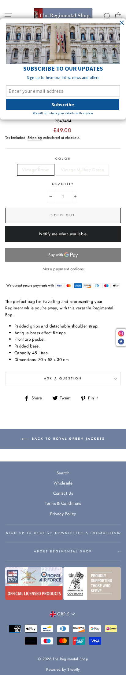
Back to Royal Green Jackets (67, 439)
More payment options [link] (63, 269)
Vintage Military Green (82, 170)
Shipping (35, 137)
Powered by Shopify (63, 669)
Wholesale (63, 483)
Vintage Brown (35, 170)
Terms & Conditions (63, 503)
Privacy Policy (63, 514)
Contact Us (63, 493)
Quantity (63, 184)
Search (63, 473)
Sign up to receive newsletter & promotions (63, 533)
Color (62, 158)
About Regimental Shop (63, 551)
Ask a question (63, 378)
